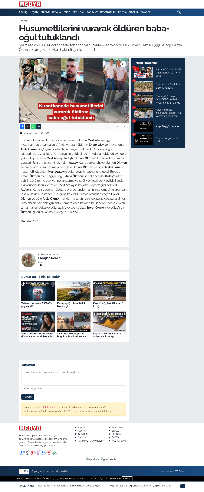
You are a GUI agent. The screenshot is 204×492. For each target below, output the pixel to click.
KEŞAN (34, 12)
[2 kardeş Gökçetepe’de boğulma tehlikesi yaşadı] (74, 321)
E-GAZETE (117, 427)
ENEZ (66, 12)
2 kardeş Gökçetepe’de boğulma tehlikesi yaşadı (71, 335)
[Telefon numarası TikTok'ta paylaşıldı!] (38, 291)
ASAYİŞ (23, 12)
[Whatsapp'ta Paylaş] (33, 126)
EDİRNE (45, 12)
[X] (26, 452)
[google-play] (109, 459)
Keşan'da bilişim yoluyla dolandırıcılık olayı (107, 335)
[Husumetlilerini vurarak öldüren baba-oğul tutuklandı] (74, 90)
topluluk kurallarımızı (51, 407)
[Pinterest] (32, 452)
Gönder (27, 396)
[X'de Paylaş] (27, 126)
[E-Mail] (40, 264)
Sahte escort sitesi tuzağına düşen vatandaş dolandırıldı (37, 335)
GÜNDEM (83, 434)
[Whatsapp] (54, 452)
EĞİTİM (122, 12)
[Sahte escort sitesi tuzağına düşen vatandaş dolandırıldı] (38, 321)
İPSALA (56, 12)
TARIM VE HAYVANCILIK (101, 12)
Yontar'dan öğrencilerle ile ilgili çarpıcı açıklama (143, 485)
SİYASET (145, 12)
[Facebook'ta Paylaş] (22, 126)
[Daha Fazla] (38, 126)
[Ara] (179, 12)
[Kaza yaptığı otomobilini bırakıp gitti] (74, 291)
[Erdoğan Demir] (28, 259)
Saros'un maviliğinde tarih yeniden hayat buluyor (72, 485)
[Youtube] (48, 452)
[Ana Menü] (183, 12)
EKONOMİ (78, 12)
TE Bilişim (180, 471)
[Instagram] (37, 452)
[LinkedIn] (43, 452)
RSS (25, 471)
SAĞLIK (133, 12)
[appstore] (93, 459)
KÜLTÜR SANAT (120, 440)
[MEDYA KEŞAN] (30, 4)
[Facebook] (21, 452)
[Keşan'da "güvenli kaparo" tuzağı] (109, 291)
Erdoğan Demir (49, 258)
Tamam (127, 478)
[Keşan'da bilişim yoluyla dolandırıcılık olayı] (109, 321)
